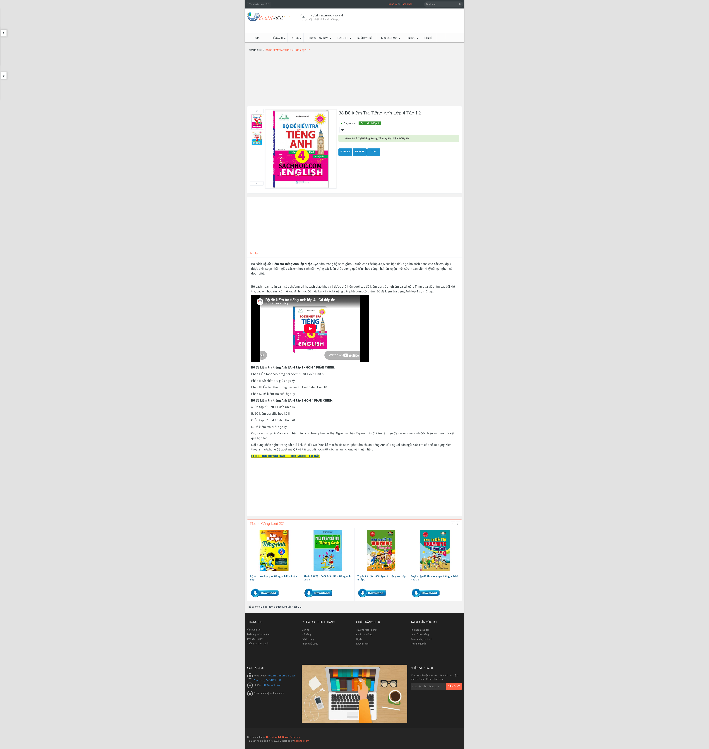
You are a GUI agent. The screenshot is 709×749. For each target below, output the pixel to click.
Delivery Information (258, 634)
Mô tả (254, 253)
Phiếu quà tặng (310, 643)
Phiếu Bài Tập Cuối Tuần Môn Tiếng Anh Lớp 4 (327, 578)
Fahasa (345, 151)
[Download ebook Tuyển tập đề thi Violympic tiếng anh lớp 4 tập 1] (381, 550)
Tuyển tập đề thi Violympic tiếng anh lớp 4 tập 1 (381, 578)
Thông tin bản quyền (258, 643)
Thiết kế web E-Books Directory (283, 737)
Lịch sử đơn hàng (420, 634)
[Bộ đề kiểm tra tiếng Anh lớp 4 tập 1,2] (257, 122)
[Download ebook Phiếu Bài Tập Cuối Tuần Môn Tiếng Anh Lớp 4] (327, 550)
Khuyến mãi (362, 643)
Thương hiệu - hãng (366, 629)
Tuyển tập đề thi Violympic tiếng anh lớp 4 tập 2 (435, 578)
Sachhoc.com (301, 740)
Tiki (373, 151)
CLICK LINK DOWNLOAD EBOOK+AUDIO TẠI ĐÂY (285, 456)
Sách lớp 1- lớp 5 (370, 123)
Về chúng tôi (254, 629)
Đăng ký (392, 4)
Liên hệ (305, 629)
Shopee (360, 151)
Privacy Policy (255, 638)
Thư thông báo (419, 643)
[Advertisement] (354, 80)
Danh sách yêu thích (421, 639)
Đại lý (359, 639)
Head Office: (261, 675)
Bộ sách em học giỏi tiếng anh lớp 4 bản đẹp (273, 578)
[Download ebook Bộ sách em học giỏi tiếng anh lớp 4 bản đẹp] (274, 550)
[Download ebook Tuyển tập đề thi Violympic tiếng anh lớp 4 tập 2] (435, 550)
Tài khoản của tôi (420, 629)
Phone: (258, 684)
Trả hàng (306, 634)
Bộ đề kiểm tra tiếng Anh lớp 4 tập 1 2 (281, 606)
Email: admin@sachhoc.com (269, 693)
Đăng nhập (406, 4)
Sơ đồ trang (308, 639)
